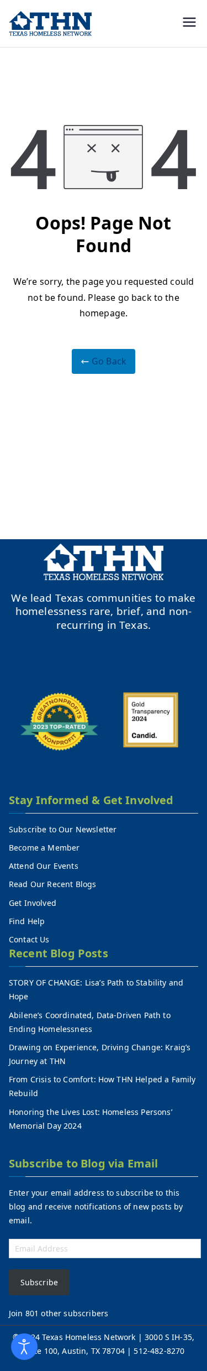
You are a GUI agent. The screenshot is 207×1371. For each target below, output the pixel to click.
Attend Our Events (43, 866)
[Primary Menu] (189, 23)
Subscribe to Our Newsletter (62, 829)
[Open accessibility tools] (24, 1346)
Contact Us (29, 939)
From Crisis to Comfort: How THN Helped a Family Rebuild (102, 1086)
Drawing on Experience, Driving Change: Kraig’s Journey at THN (99, 1054)
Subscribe (39, 1282)
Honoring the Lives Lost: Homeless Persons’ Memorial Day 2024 (90, 1119)
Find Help (27, 921)
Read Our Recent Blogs (52, 884)
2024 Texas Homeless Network (79, 1337)
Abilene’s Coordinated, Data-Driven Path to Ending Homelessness (90, 1022)
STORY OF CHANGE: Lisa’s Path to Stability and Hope (96, 989)
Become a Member (44, 847)
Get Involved (32, 903)
